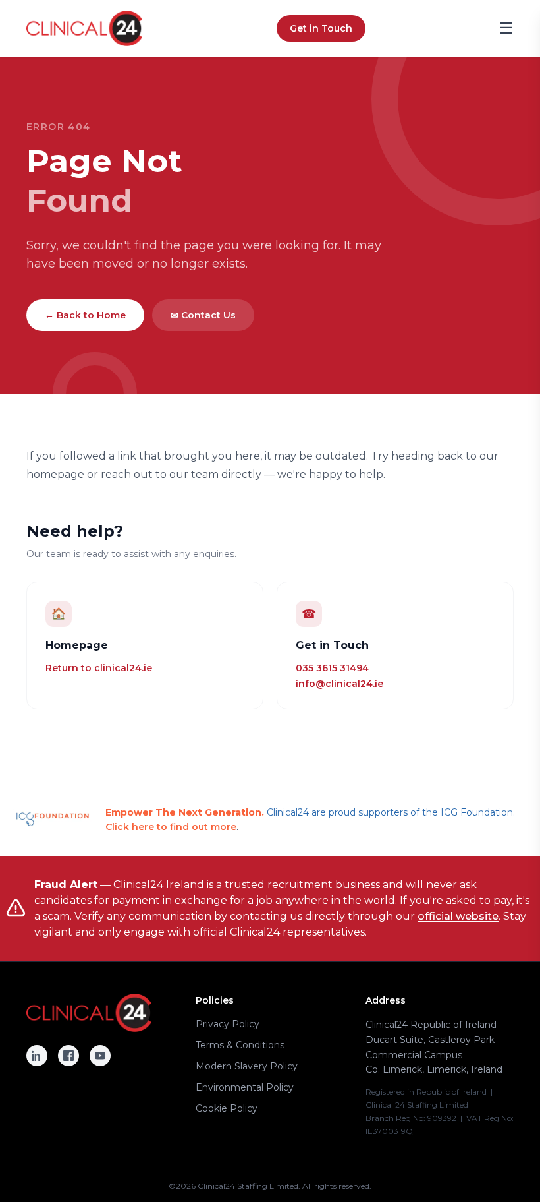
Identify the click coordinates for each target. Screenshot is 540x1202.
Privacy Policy (227, 1024)
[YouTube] (100, 1055)
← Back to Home (85, 315)
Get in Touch (321, 28)
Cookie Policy (226, 1108)
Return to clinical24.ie (98, 668)
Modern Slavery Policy (247, 1066)
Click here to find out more (170, 827)
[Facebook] (68, 1055)
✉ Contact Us (203, 315)
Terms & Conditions (240, 1045)
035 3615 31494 (332, 668)
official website (458, 916)
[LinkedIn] (36, 1055)
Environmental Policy (245, 1087)
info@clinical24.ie (339, 684)
